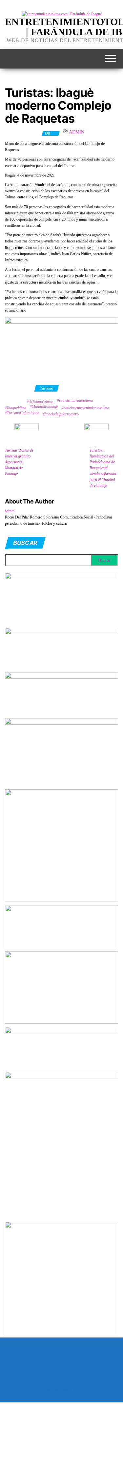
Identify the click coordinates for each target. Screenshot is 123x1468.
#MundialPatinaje (44, 406)
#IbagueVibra (15, 408)
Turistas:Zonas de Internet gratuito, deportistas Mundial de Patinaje (19, 462)
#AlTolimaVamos (40, 401)
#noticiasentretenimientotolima (85, 408)
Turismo (46, 388)
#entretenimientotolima (75, 400)
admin (76, 132)
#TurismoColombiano (22, 412)
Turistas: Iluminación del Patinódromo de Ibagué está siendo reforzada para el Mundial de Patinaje (103, 468)
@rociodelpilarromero (61, 414)
